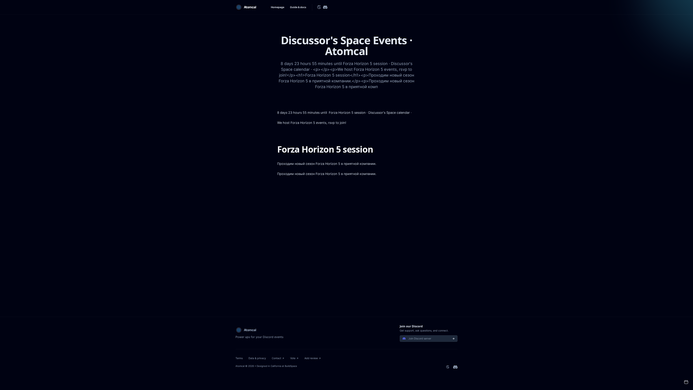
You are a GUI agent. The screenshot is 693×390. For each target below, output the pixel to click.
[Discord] (325, 7)
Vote (292, 358)
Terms (239, 358)
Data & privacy (257, 358)
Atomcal (240, 366)
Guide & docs (298, 7)
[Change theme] (319, 7)
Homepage (277, 7)
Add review (311, 358)
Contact (276, 358)
